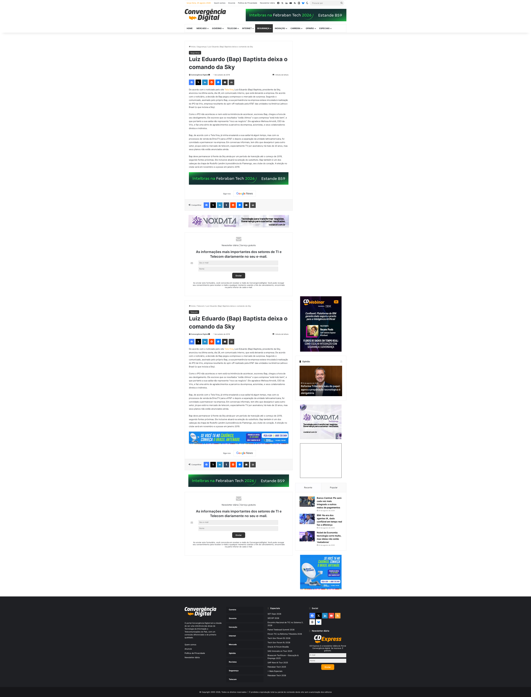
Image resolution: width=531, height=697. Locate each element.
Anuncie (231, 3)
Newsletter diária (267, 3)
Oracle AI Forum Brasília (278, 647)
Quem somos (219, 3)
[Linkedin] (205, 82)
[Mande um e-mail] (209, 75)
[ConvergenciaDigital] (205, 15)
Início (193, 47)
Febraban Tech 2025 (277, 667)
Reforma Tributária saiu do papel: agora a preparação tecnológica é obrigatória (320, 389)
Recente (308, 487)
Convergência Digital (199, 75)
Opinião (310, 28)
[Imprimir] (231, 82)
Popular (334, 487)
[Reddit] (211, 82)
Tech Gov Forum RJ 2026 (279, 642)
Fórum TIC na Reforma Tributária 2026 (285, 634)
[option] (321, 381)
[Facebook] (191, 82)
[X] (198, 82)
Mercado (201, 28)
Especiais (324, 28)
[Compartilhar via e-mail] (225, 82)
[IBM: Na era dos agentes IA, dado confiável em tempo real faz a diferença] (307, 519)
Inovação (280, 28)
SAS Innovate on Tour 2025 (280, 651)
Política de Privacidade (247, 3)
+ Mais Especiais (275, 671)
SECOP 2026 (273, 618)
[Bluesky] (303, 3)
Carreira (295, 28)
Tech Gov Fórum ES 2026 (279, 638)
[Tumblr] (226, 205)
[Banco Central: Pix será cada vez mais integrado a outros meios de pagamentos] (307, 501)
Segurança (263, 28)
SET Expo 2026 (274, 614)
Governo (217, 28)
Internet (247, 28)
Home (190, 28)
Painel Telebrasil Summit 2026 (281, 630)
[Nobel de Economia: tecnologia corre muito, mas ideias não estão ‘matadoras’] (307, 536)
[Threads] (299, 3)
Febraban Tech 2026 (277, 675)
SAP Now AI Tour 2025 (278, 662)
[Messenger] (218, 82)
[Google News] (244, 194)
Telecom (232, 28)
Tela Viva (228, 89)
